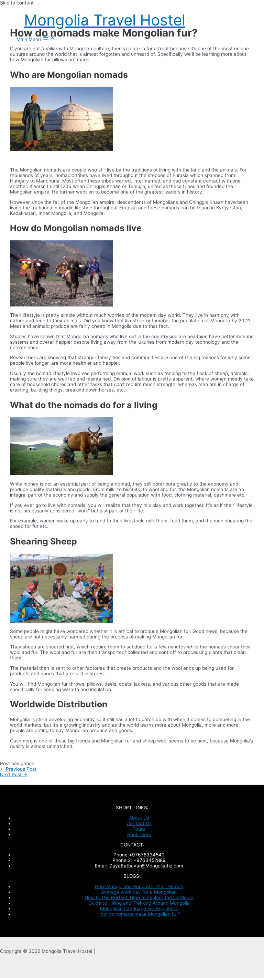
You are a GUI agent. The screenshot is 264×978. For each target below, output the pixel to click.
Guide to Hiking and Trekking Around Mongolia (139, 903)
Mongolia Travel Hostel (104, 20)
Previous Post (18, 769)
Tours (139, 829)
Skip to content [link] (17, 3)
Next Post (14, 774)
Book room (139, 834)
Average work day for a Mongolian (139, 892)
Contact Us (139, 823)
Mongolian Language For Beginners (139, 908)
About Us (139, 818)
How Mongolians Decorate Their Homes (139, 886)
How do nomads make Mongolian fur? (138, 914)
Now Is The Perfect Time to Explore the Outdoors (139, 897)
